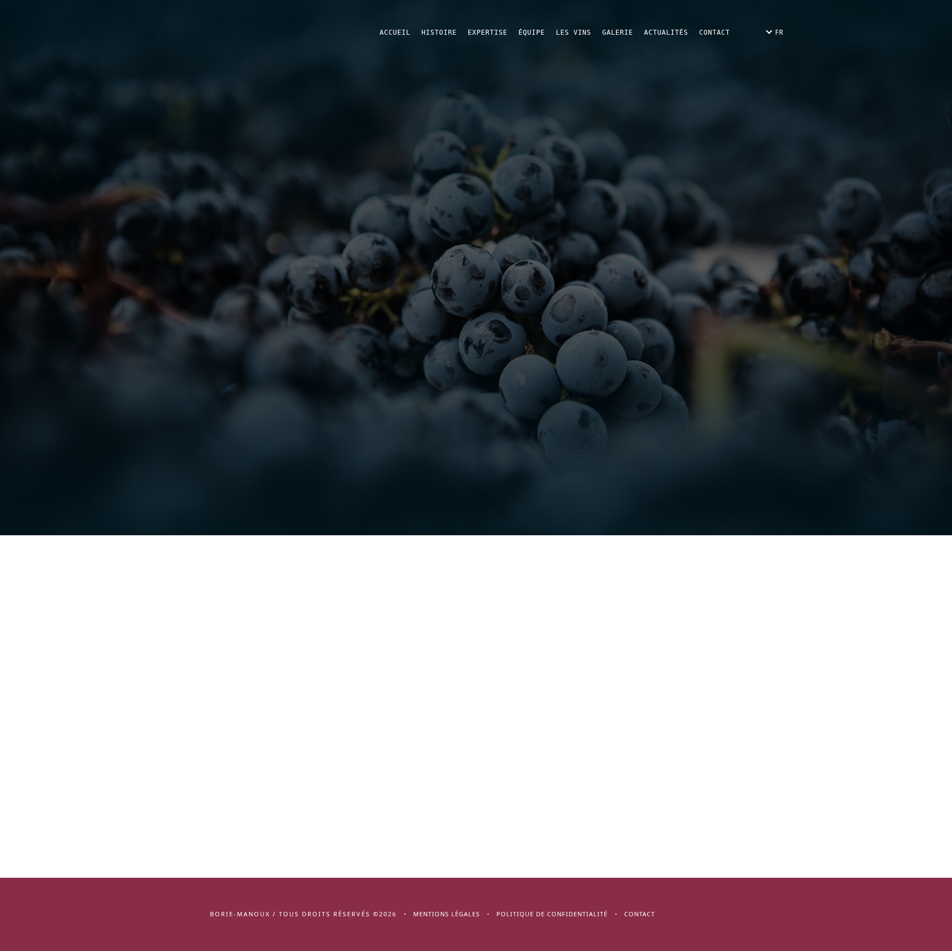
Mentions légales (446, 914)
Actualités (666, 32)
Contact (714, 32)
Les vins (573, 32)
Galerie (617, 32)
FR (779, 32)
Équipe (531, 32)
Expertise (487, 32)
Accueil (395, 32)
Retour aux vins (479, 207)
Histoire (439, 32)
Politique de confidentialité (552, 914)
